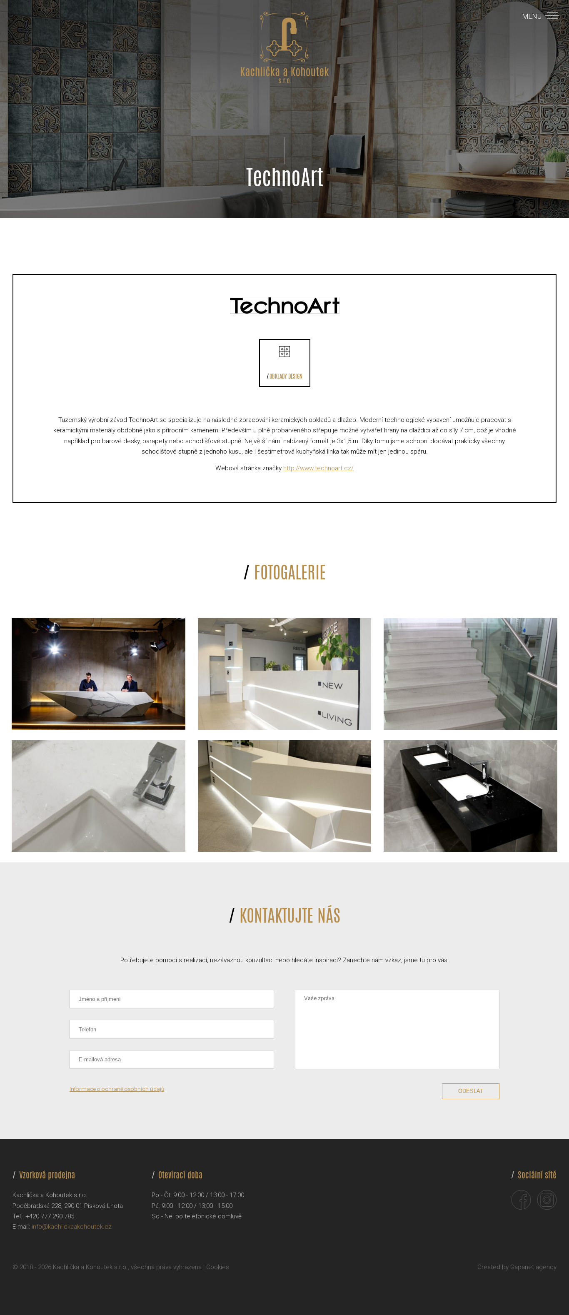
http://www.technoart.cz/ (318, 468)
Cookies (217, 1267)
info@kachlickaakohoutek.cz (72, 1226)
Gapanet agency (533, 1267)
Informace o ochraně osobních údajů (117, 1088)
